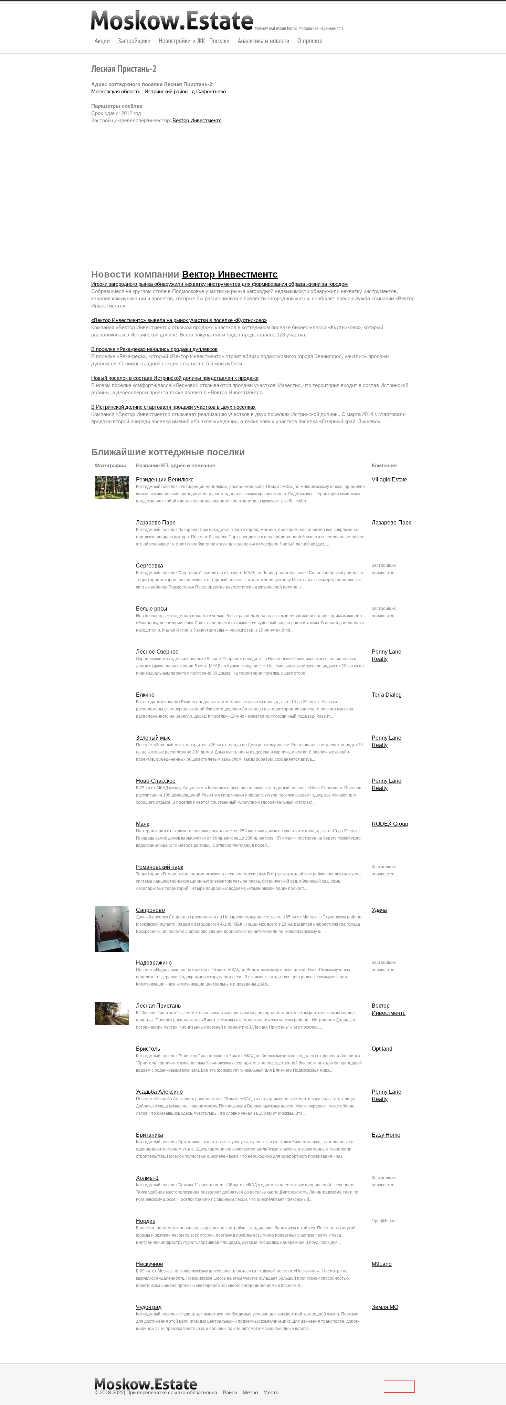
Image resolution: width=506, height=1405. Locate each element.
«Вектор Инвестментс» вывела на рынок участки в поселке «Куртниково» (179, 320)
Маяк (142, 824)
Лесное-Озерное (157, 652)
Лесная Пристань (158, 1006)
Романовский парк (159, 867)
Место (270, 1392)
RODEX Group (390, 824)
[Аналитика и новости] (263, 40)
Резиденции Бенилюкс (164, 479)
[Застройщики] (134, 40)
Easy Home (386, 1135)
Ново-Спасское (156, 781)
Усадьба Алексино (159, 1092)
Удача (379, 910)
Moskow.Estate (172, 20)
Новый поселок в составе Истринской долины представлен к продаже (175, 378)
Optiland (382, 1049)
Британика (149, 1135)
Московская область (115, 91)
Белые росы (151, 609)
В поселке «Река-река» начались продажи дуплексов (154, 349)
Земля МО (385, 1307)
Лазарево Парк (155, 522)
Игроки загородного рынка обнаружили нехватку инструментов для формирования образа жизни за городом (219, 284)
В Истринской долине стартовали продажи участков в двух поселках (173, 407)
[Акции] (102, 40)
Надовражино (154, 963)
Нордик (145, 1221)
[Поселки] (219, 40)
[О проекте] (310, 40)
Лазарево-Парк (391, 522)
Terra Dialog (387, 695)
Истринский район (166, 91)
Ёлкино (145, 695)
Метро (250, 1392)
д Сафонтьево (209, 91)
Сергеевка (149, 566)
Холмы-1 (147, 1178)
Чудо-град (148, 1307)
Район (230, 1392)
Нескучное (149, 1264)
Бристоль (148, 1049)
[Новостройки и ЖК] (182, 40)
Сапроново (150, 910)
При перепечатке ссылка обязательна (171, 1392)
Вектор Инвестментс (197, 120)
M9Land (382, 1264)
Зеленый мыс (153, 738)
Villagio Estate (389, 479)
